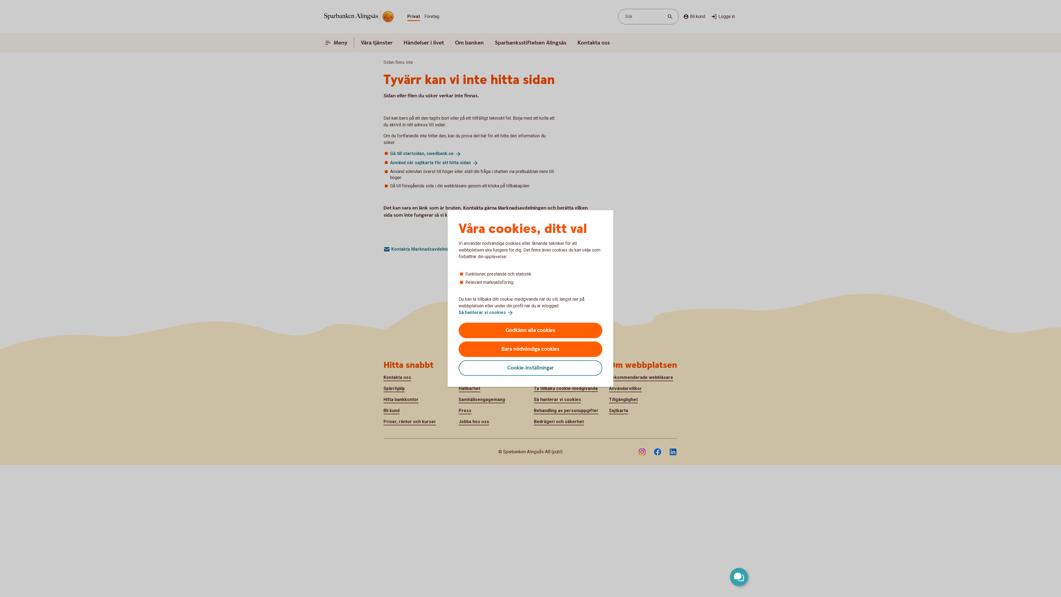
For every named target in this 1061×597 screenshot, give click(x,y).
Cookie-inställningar (530, 367)
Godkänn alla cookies (530, 330)
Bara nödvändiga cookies (530, 348)
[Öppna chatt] (739, 577)
